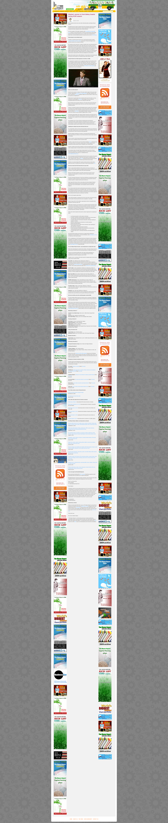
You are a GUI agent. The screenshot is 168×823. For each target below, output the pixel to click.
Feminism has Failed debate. (91, 265)
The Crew (80, 819)
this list (90, 141)
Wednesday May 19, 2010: (73, 411)
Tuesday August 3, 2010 (72, 418)
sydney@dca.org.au (74, 244)
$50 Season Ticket (85, 506)
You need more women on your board (81, 379)
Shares (85, 11)
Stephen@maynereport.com (73, 153)
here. (95, 163)
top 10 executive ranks (78, 264)
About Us (75, 819)
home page (78, 507)
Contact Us (95, 819)
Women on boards (76, 366)
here (75, 521)
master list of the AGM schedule (81, 353)
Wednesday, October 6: (72, 401)
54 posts (80, 99)
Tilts (74, 11)
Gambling (62, 11)
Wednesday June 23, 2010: (73, 407)
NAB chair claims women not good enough (75, 392)
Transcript (83, 366)
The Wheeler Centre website (89, 65)
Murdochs (56, 11)
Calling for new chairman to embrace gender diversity (84, 374)
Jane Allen (77, 111)
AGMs (71, 11)
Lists (77, 11)
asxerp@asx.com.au (93, 234)
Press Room (90, 11)
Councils (67, 11)
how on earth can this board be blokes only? (80, 386)
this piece (76, 94)
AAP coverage (82, 474)
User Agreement (88, 819)
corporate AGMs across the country (74, 40)
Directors (81, 11)
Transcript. (70, 375)
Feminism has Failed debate (81, 93)
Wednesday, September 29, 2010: (74, 404)
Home (71, 819)
